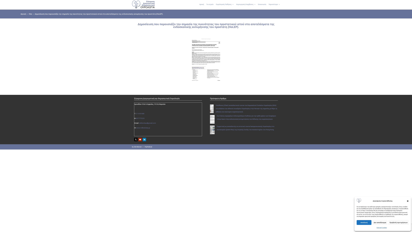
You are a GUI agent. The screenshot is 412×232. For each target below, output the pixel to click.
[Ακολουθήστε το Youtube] (140, 139)
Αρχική (201, 4)
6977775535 (140, 118)
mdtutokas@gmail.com (147, 123)
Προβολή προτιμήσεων (399, 222)
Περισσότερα (273, 4)
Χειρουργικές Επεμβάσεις (245, 4)
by (133, 147)
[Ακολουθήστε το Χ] (136, 139)
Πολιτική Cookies (382, 227)
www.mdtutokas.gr (143, 128)
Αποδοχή (364, 222)
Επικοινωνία (262, 4)
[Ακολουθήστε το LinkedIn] (144, 139)
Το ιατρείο (210, 4)
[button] (408, 201)
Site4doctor (138, 147)
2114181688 (140, 113)
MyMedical (148, 147)
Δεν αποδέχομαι (380, 222)
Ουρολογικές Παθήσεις (224, 4)
